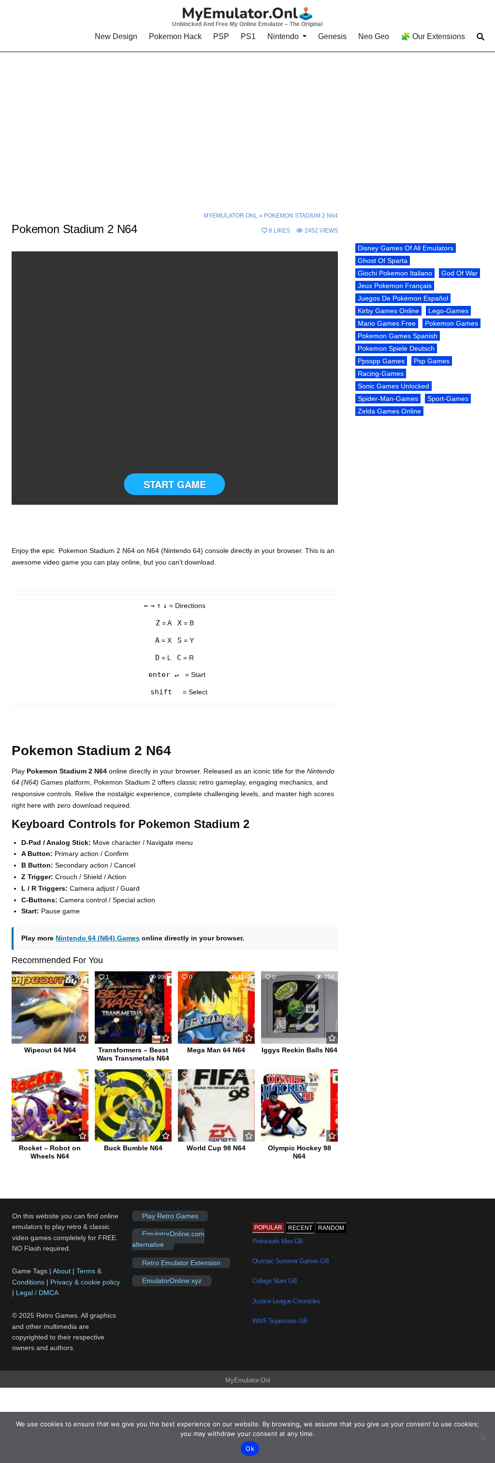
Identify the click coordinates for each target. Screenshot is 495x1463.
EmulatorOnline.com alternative (168, 1239)
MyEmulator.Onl (231, 215)
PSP (221, 36)
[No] (483, 1437)
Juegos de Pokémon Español (403, 298)
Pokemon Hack (175, 36)
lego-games (448, 311)
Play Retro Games (170, 1216)
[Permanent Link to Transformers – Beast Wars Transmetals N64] (133, 1007)
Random (331, 1228)
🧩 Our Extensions (433, 36)
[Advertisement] (247, 124)
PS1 (248, 36)
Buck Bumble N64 (133, 1148)
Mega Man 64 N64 (216, 1050)
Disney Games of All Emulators (405, 248)
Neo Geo (373, 36)
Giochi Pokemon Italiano (395, 273)
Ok (250, 1448)
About (63, 1271)
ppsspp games (381, 361)
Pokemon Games (451, 323)
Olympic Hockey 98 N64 (299, 1152)
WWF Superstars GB (279, 1321)
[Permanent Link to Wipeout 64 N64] (50, 1007)
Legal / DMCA (37, 1293)
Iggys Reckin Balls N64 (299, 1050)
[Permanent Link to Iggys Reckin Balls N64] (299, 1007)
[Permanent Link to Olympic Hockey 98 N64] (299, 1105)
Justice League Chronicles (286, 1301)
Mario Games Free (387, 323)
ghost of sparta (383, 260)
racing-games (381, 373)
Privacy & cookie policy (85, 1282)
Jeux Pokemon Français (395, 286)
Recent (300, 1228)
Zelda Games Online (389, 411)
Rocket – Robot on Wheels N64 (50, 1152)
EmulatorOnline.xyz (172, 1280)
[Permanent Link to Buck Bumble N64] (133, 1105)
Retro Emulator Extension (181, 1263)
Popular (268, 1227)
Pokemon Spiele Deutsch (396, 348)
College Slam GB (274, 1280)
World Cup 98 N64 (216, 1148)
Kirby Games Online (388, 311)
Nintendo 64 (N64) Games (98, 938)
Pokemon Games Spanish (397, 336)
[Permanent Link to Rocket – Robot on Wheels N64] (50, 1105)
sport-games (447, 398)
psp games (432, 361)
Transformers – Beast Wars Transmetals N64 (133, 1054)
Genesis (332, 36)
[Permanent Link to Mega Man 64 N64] (216, 1007)
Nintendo (283, 36)
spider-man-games (388, 398)
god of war (459, 273)
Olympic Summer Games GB (290, 1261)
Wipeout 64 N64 (50, 1050)
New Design (116, 36)
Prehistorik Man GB (277, 1241)
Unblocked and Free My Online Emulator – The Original (247, 24)
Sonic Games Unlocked (393, 386)
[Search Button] (480, 37)
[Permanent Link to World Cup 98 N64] (216, 1105)
